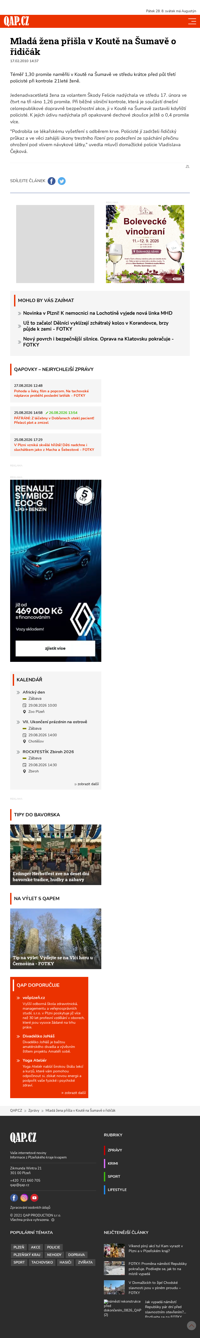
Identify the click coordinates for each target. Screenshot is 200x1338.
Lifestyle (117, 1189)
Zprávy (33, 1110)
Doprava (76, 1255)
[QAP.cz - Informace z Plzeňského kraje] (16, 21)
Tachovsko (42, 1262)
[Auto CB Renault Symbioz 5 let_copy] (55, 660)
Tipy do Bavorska (37, 814)
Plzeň (19, 1247)
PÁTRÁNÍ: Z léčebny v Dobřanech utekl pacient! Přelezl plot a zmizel (54, 420)
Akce (35, 1247)
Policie (53, 1247)
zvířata (85, 1262)
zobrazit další (88, 784)
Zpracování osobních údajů (30, 1207)
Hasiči (65, 1262)
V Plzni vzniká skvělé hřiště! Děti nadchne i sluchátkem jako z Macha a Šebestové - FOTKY (54, 447)
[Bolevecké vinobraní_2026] (145, 244)
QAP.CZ (16, 1110)
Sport (114, 1176)
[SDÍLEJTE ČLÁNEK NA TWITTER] (62, 181)
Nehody (54, 1255)
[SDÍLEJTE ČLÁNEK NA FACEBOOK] (51, 181)
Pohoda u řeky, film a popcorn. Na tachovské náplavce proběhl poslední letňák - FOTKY (51, 393)
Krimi (113, 1163)
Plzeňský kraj (27, 1255)
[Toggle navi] (192, 21)
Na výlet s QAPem (37, 898)
